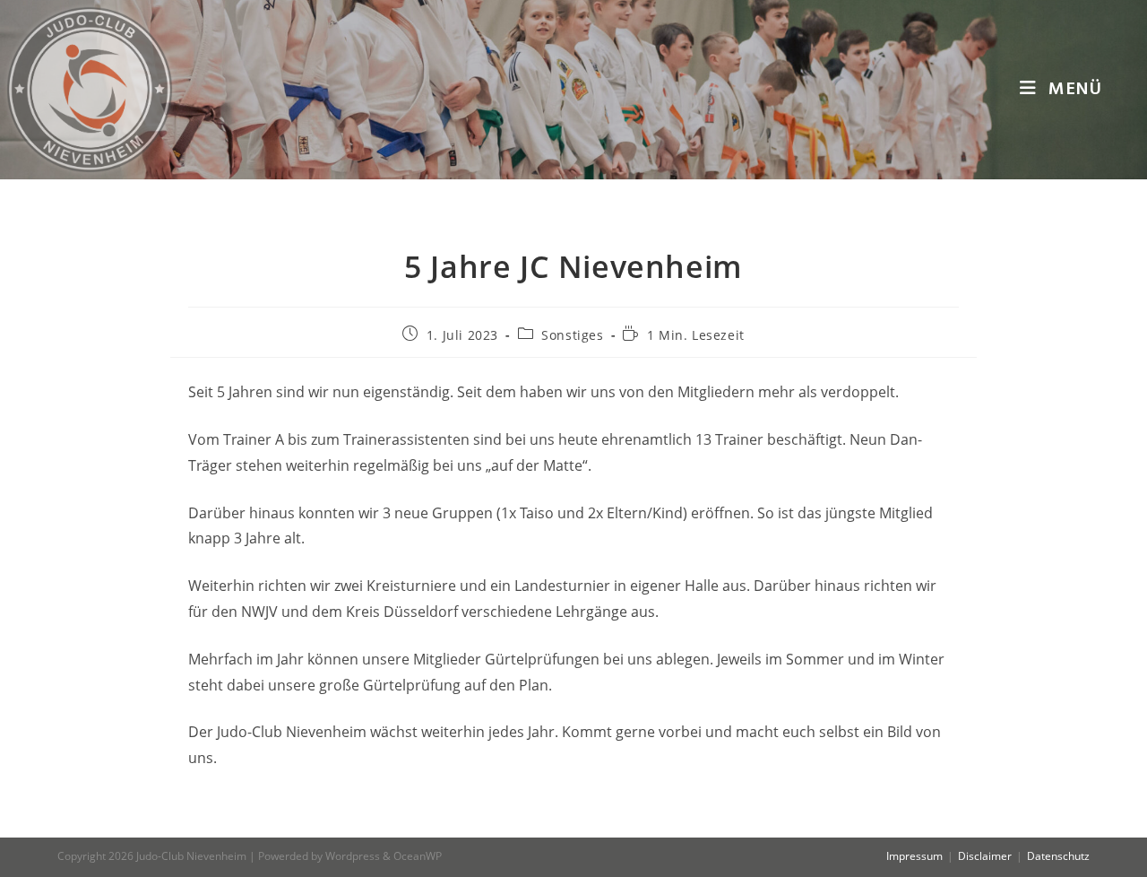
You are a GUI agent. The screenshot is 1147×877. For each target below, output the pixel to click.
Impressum (914, 856)
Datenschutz (1058, 856)
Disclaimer (985, 856)
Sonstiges (572, 334)
